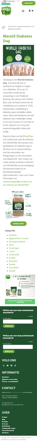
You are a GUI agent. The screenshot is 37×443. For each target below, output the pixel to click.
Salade (12, 264)
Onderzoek (14, 255)
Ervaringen (14, 248)
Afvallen (13, 235)
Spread (12, 271)
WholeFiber (27, 136)
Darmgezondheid (17, 242)
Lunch (12, 251)
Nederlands (10, 1)
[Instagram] (3, 365)
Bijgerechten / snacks (19, 238)
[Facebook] (7, 365)
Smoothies (14, 268)
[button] (23, 10)
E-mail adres (7, 318)
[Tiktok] (15, 365)
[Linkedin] (11, 365)
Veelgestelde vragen (16, 392)
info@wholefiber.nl (13, 397)
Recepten (13, 261)
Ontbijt (12, 258)
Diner (11, 245)
